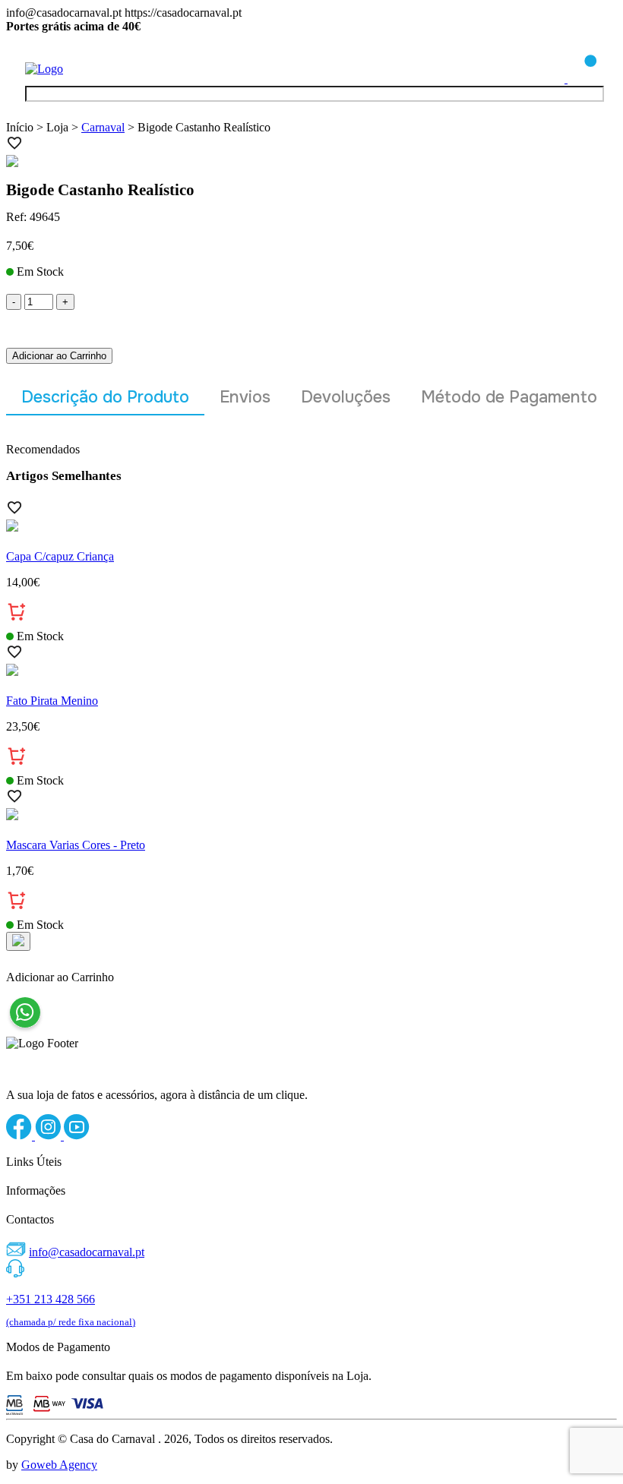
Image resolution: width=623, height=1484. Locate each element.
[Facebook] (20, 1135)
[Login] (551, 78)
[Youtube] (77, 1135)
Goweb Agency (59, 1464)
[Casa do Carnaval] (86, 68)
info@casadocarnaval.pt (86, 1252)
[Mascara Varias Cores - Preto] (311, 815)
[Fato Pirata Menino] (311, 671)
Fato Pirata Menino (52, 700)
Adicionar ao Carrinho (59, 356)
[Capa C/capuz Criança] (311, 527)
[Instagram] (49, 1135)
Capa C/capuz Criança (60, 556)
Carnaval (103, 127)
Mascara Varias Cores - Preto (75, 844)
